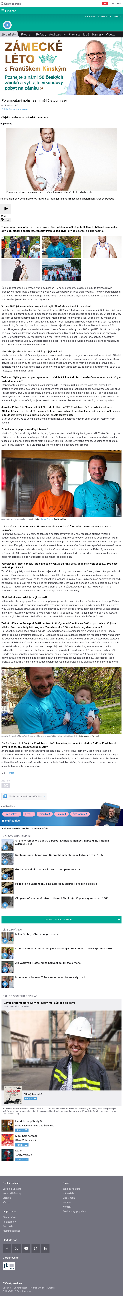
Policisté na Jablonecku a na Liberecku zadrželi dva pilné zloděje (56, 883)
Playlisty (74, 34)
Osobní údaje (20, 1288)
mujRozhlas (8, 806)
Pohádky (43, 814)
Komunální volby (12, 1193)
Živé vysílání (79, 814)
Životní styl (9, 34)
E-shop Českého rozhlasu (21, 996)
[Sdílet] (8, 220)
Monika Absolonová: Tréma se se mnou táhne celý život (50, 977)
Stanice (7, 1197)
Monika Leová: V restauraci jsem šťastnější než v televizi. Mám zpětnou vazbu (64, 948)
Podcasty (8, 1226)
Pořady (41, 34)
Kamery (118, 17)
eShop (6, 1202)
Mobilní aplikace (12, 1230)
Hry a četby (10, 814)
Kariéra (66, 1202)
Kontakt (67, 1206)
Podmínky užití (37, 1288)
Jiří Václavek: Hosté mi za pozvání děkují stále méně (48, 962)
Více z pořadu (12, 929)
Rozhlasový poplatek (74, 1211)
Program (90, 17)
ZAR (11, 773)
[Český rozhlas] (11, 3)
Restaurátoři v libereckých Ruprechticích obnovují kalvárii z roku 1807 (59, 855)
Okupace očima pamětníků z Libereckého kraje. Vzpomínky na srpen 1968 (61, 898)
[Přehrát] (5, 209)
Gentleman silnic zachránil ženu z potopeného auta (47, 869)
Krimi (27, 814)
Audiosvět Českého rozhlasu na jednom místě (25, 828)
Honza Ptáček (46, 519)
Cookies (7, 1288)
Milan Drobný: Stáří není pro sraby (36, 934)
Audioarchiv (104, 17)
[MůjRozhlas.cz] (6, 124)
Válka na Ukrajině (12, 1188)
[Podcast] (2, 220)
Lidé (86, 34)
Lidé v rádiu (69, 1197)
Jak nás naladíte (72, 1188)
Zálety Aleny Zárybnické (15, 109)
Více (110, 34)
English (51, 1288)
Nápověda (68, 1193)
